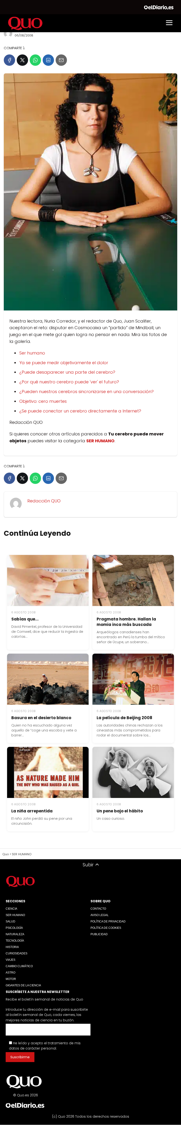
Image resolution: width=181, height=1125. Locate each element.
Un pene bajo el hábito (120, 811)
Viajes (10, 959)
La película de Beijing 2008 (124, 718)
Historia (12, 947)
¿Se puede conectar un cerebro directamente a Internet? (80, 411)
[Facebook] (9, 60)
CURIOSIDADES (16, 953)
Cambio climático (19, 966)
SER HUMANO (15, 915)
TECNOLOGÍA (15, 940)
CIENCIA (11, 908)
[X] (22, 60)
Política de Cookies (105, 928)
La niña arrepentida (32, 811)
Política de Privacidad (108, 921)
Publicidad (99, 934)
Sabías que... (25, 619)
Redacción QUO (44, 501)
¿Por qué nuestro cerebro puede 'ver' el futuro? (69, 382)
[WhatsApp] (35, 60)
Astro (10, 972)
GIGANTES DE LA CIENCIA (23, 985)
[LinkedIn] (48, 60)
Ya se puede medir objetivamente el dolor (63, 363)
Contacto (98, 908)
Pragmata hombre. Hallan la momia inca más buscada (126, 621)
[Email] (61, 60)
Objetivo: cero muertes (43, 401)
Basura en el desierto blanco (41, 718)
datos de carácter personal (32, 1048)
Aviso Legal (99, 915)
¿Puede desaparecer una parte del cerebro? (67, 372)
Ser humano (32, 353)
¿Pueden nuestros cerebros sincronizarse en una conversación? (86, 391)
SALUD (10, 921)
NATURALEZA (15, 934)
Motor (11, 979)
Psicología (14, 928)
